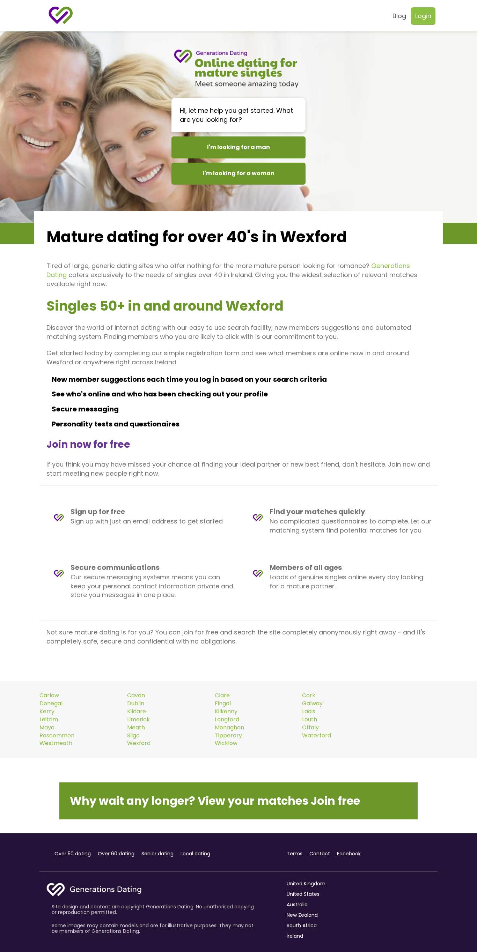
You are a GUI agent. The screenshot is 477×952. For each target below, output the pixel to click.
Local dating (195, 853)
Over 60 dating (116, 853)
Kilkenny (226, 711)
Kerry (46, 711)
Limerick (138, 719)
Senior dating (157, 853)
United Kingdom (306, 883)
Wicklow (226, 743)
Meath (136, 727)
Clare (222, 695)
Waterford (316, 735)
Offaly (310, 727)
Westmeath (55, 743)
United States (303, 894)
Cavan (136, 695)
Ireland (295, 935)
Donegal (51, 703)
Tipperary (228, 735)
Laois (308, 711)
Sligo (133, 735)
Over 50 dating (72, 853)
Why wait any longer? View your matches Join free (215, 801)
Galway (312, 703)
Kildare (136, 711)
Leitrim (48, 719)
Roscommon (56, 735)
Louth (309, 719)
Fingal (223, 703)
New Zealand (302, 915)
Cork (308, 695)
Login (423, 16)
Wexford (139, 743)
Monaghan (229, 727)
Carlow (49, 695)
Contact (319, 853)
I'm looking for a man (238, 147)
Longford (227, 719)
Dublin (135, 703)
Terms (294, 853)
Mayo (46, 727)
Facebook (349, 853)
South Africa (302, 925)
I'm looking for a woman (238, 173)
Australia (297, 904)
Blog (399, 16)
